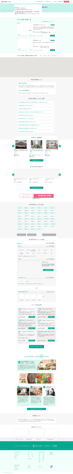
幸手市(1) (39, 216)
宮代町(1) (32, 226)
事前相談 (48, 445)
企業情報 (15, 456)
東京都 (43, 456)
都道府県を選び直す (32, 234)
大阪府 (39, 457)
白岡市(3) (19, 218)
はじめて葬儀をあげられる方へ (20, 432)
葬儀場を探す (61, 1)
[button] (58, 67)
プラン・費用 (54, 1)
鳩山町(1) (45, 221)
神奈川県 (43, 457)
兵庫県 (39, 458)
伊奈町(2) (32, 207)
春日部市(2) (26, 210)
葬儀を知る (51, 432)
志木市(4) (52, 216)
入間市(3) (39, 207)
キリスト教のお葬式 (16, 468)
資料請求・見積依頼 (56, 446)
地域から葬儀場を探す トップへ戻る (49, 234)
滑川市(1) (26, 221)
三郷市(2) (26, 226)
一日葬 (28, 456)
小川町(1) (45, 207)
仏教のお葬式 (16, 467)
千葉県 (43, 458)
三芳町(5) (39, 226)
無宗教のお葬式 (16, 466)
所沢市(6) (52, 218)
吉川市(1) (52, 226)
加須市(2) (32, 210)
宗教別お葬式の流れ (17, 465)
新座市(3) (32, 221)
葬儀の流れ (36, 432)
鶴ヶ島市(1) (39, 218)
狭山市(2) (45, 216)
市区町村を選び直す (22, 234)
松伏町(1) (19, 226)
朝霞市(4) (26, 207)
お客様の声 (29, 466)
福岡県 (43, 460)
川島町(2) (52, 210)
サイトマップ (40, 466)
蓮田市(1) (39, 221)
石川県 (39, 456)
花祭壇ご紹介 (30, 458)
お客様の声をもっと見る (36, 187)
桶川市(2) (52, 207)
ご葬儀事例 (29, 465)
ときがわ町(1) (46, 218)
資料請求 (15, 458)
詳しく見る (52, 35)
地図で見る (52, 40)
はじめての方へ (52, 454)
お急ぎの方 (66, 1)
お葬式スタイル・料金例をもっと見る (36, 346)
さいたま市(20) (26, 216)
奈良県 (39, 460)
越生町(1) (19, 210)
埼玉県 (43, 459)
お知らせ (40, 465)
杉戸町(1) (26, 218)
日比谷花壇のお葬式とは (40, 1)
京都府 (39, 459)
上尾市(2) (19, 207)
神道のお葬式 (16, 469)
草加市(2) (32, 218)
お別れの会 (33, 456)
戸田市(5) (19, 221)
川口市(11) (39, 210)
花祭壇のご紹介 (48, 1)
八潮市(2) (45, 226)
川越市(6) (45, 210)
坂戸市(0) (32, 216)
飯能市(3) (52, 221)
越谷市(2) (19, 216)
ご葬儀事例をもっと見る (36, 160)
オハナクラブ (15, 457)
